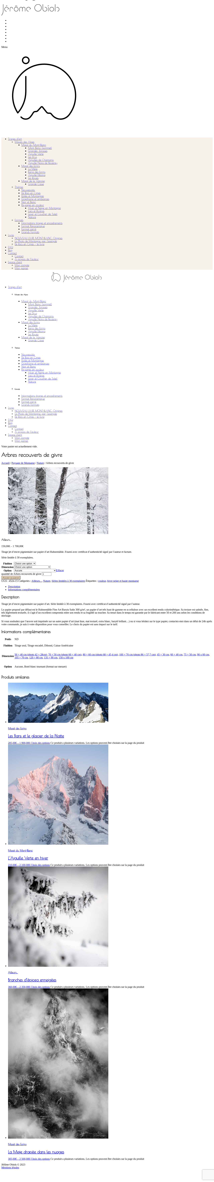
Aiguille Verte (35, 153)
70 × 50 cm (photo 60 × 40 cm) (64, 654)
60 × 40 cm (176, 654)
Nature (32, 217)
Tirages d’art (15, 138)
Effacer (60, 570)
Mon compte (22, 265)
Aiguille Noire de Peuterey (42, 162)
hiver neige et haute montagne (123, 580)
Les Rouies (33, 178)
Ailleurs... (36, 580)
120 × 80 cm (36, 657)
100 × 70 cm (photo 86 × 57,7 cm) (137, 654)
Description (14, 586)
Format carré (28, 229)
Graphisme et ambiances (35, 199)
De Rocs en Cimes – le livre (29, 244)
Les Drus (32, 156)
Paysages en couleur (32, 205)
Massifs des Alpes (24, 141)
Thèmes (19, 187)
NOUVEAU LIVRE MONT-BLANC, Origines (38, 238)
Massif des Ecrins (30, 165)
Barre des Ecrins (36, 172)
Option (8, 570)
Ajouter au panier (11, 577)
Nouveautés (28, 190)
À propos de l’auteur (27, 259)
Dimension (8, 567)
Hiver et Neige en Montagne (44, 208)
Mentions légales (10, 1167)
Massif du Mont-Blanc (33, 144)
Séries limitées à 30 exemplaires (68, 580)
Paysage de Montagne (23, 463)
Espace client (15, 262)
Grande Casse (36, 184)
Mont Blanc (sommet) (40, 147)
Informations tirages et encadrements (41, 223)
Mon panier (21, 268)
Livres (11, 235)
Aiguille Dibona (36, 175)
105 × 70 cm (21, 657)
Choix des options (40, 742)
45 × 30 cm (163, 654)
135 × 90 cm (50, 657)
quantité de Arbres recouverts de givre (21, 573)
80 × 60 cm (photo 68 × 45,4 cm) (100, 654)
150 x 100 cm (66, 657)
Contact (12, 253)
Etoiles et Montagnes (32, 196)
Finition (7, 563)
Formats (19, 220)
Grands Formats (30, 232)
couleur (102, 580)
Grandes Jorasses (37, 150)
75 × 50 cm (190, 654)
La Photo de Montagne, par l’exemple (36, 241)
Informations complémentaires (24, 589)
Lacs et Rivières (36, 211)
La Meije (32, 169)
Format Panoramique (33, 226)
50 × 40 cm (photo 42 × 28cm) (31, 654)
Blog (10, 250)
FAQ (10, 247)
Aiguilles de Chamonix (41, 159)
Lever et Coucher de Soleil (42, 214)
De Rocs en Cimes (30, 193)
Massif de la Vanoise (33, 181)
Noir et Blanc (28, 202)
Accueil (5, 463)
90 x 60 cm (203, 654)
